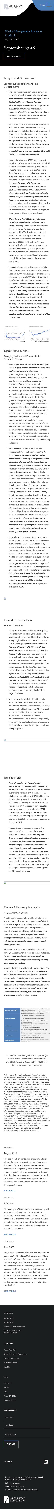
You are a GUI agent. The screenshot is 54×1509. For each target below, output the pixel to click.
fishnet (34, 1490)
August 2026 (10, 1153)
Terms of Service (24, 1479)
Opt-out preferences (12, 1483)
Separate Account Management (16, 1354)
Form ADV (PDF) (10, 1396)
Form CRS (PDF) (9, 1400)
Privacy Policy (10, 1479)
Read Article (10, 1191)
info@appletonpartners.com (14, 1326)
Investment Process (11, 1363)
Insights (7, 1367)
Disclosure (7, 1383)
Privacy (6, 1387)
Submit (11, 1444)
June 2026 (9, 1247)
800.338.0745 (8, 1318)
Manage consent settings (14, 1486)
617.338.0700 (8, 1322)
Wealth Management (11, 1358)
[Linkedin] (45, 1461)
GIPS (5, 1392)
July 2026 (8, 1203)
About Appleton (10, 1350)
